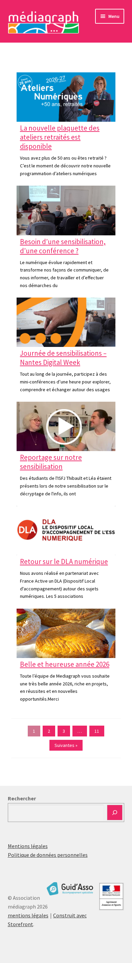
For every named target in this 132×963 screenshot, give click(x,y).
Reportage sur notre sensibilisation (51, 462)
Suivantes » (66, 745)
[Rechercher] (115, 812)
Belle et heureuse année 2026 (64, 664)
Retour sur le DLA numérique (64, 561)
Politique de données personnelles (48, 854)
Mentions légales (28, 846)
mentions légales (28, 915)
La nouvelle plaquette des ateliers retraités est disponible (60, 137)
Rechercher (22, 798)
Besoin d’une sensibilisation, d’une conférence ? (63, 246)
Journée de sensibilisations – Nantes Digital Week (63, 358)
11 (96, 731)
